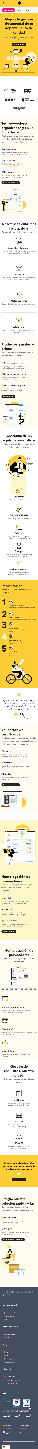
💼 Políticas (7, 1429)
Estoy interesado (8, 396)
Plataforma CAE (10, 1313)
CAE (6, 1355)
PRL (6, 1352)
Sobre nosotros (10, 1334)
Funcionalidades (8, 10)
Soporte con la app (11, 1383)
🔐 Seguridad (7, 1425)
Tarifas (27, 10)
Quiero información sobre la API (13, 1239)
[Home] (19, 3)
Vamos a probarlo (8, 931)
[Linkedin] (4, 1393)
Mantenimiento (10, 1362)
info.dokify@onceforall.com (13, 1380)
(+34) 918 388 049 (10, 1377)
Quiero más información (10, 183)
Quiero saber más (19, 44)
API (6, 1319)
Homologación (9, 1316)
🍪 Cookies (23, 1429)
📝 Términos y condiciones (7, 1433)
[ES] (6, 1447)
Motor (19, 10)
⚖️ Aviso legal (24, 1425)
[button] (3, 3)
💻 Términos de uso (24, 1433)
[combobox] (6, 1447)
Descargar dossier (19, 1180)
